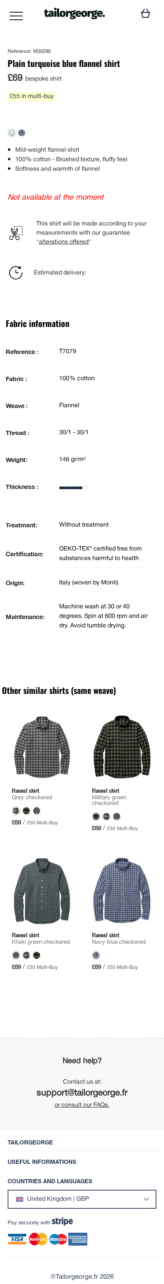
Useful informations (42, 1162)
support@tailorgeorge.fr (82, 1093)
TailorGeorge (30, 1142)
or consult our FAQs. (82, 1105)
